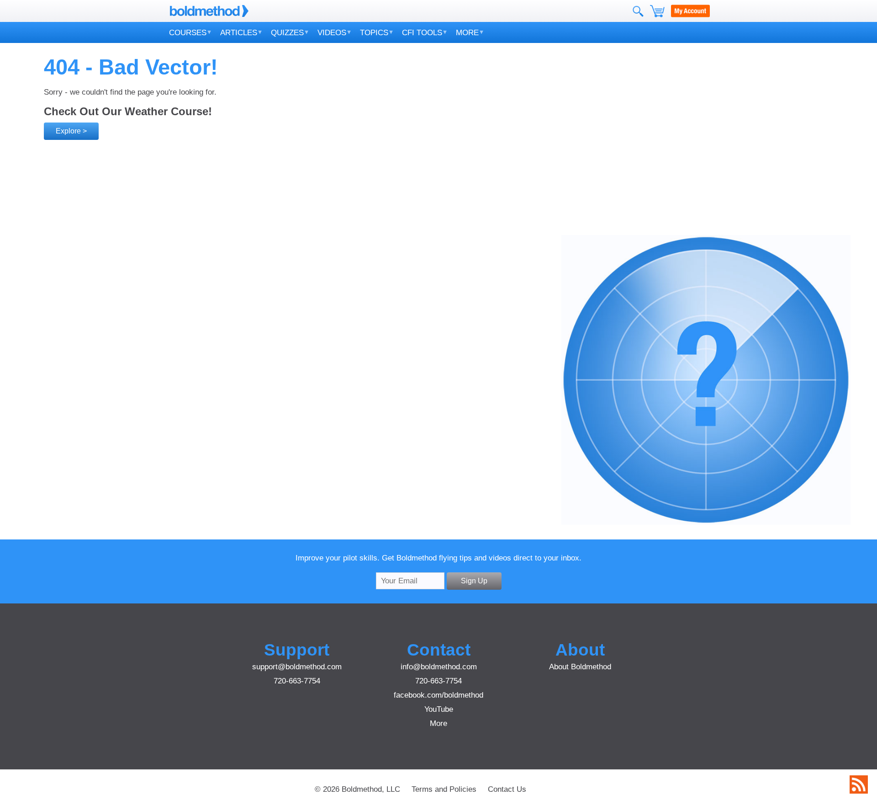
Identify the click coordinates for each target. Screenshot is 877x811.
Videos (331, 32)
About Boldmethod (580, 666)
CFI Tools (422, 32)
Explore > (71, 131)
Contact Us (507, 789)
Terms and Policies (444, 789)
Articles (238, 32)
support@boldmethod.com (297, 666)
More (467, 32)
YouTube (438, 709)
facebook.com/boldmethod (438, 694)
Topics (374, 32)
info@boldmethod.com (439, 666)
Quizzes (287, 32)
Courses (187, 32)
